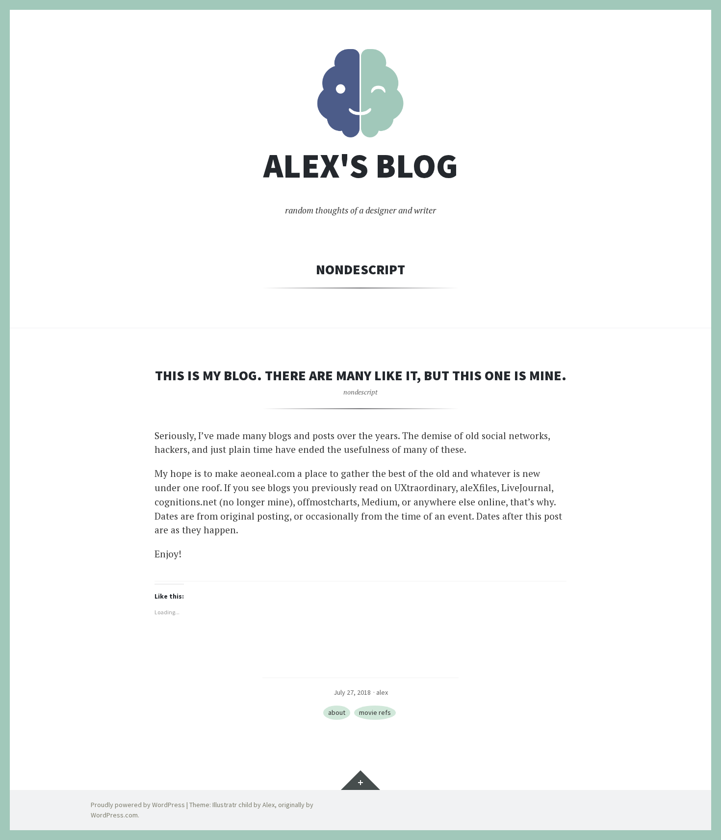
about (336, 712)
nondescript (360, 391)
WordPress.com (114, 815)
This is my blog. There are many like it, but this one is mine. (360, 375)
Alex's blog (360, 165)
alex (382, 692)
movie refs (375, 712)
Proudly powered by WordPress (138, 804)
